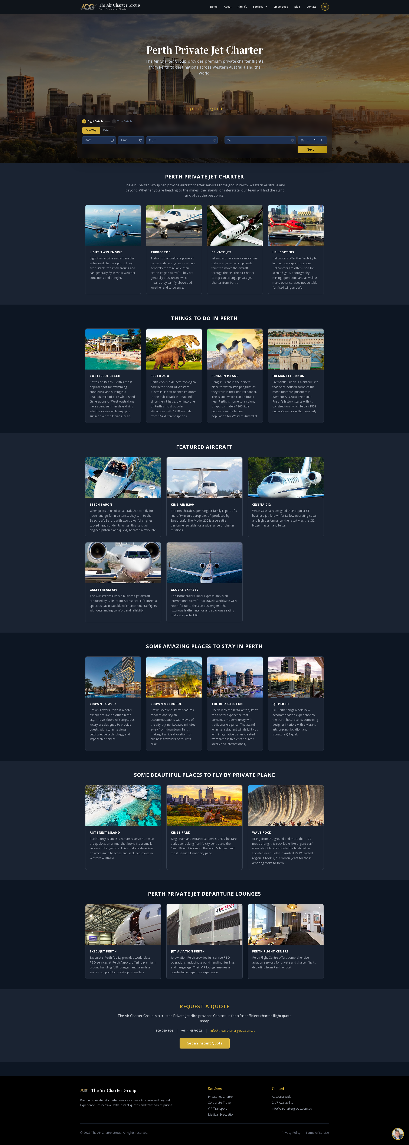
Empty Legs (281, 7)
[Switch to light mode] (325, 7)
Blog (297, 7)
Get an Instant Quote (205, 1043)
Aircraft (242, 7)
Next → (312, 149)
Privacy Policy (291, 1133)
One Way (91, 130)
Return (107, 130)
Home (213, 7)
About (227, 7)
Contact (311, 7)
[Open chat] (398, 1134)
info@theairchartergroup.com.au (232, 1030)
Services (258, 7)
